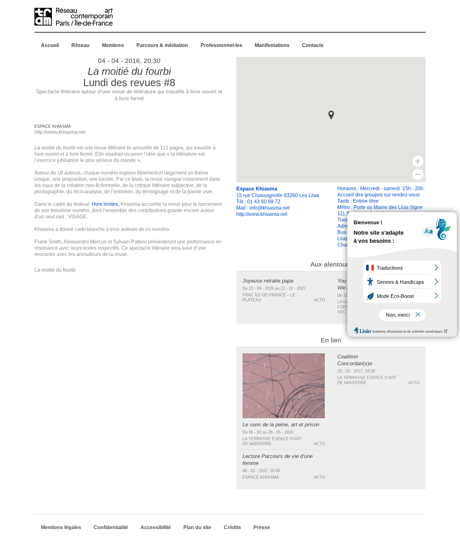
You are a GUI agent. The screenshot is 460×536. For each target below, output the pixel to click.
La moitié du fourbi (54, 270)
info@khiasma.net (269, 208)
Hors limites (105, 204)
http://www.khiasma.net (59, 132)
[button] (331, 115)
